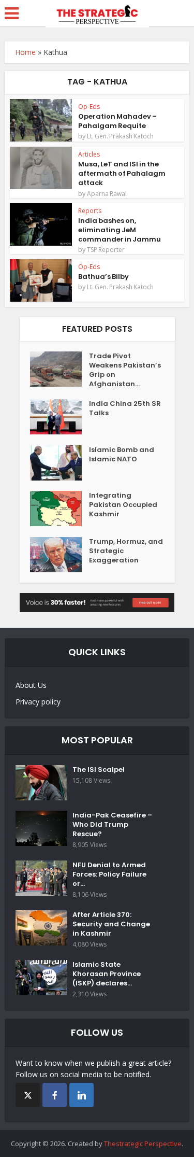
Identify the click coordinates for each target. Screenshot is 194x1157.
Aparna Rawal (107, 194)
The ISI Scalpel (98, 769)
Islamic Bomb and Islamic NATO (121, 454)
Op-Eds (89, 106)
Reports (89, 210)
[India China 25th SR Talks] (59, 416)
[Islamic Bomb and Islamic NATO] (59, 463)
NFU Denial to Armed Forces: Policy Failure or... (109, 874)
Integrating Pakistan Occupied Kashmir (123, 505)
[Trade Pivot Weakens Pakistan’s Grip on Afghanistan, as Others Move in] (59, 369)
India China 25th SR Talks (125, 408)
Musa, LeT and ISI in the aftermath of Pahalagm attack (122, 173)
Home (25, 52)
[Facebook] (54, 1095)
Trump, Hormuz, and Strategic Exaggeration (126, 551)
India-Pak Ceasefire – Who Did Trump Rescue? (112, 825)
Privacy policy (38, 702)
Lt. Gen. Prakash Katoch (120, 136)
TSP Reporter (106, 250)
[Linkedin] (81, 1095)
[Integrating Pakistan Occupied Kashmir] (59, 508)
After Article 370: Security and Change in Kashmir (111, 924)
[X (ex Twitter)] (28, 1095)
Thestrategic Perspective (143, 1143)
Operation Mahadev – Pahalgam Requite (117, 121)
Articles (89, 154)
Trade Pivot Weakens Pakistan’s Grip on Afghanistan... (125, 370)
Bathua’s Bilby (103, 276)
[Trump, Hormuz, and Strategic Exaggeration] (59, 554)
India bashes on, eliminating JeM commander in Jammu (119, 230)
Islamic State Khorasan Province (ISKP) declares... (106, 974)
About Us (31, 685)
